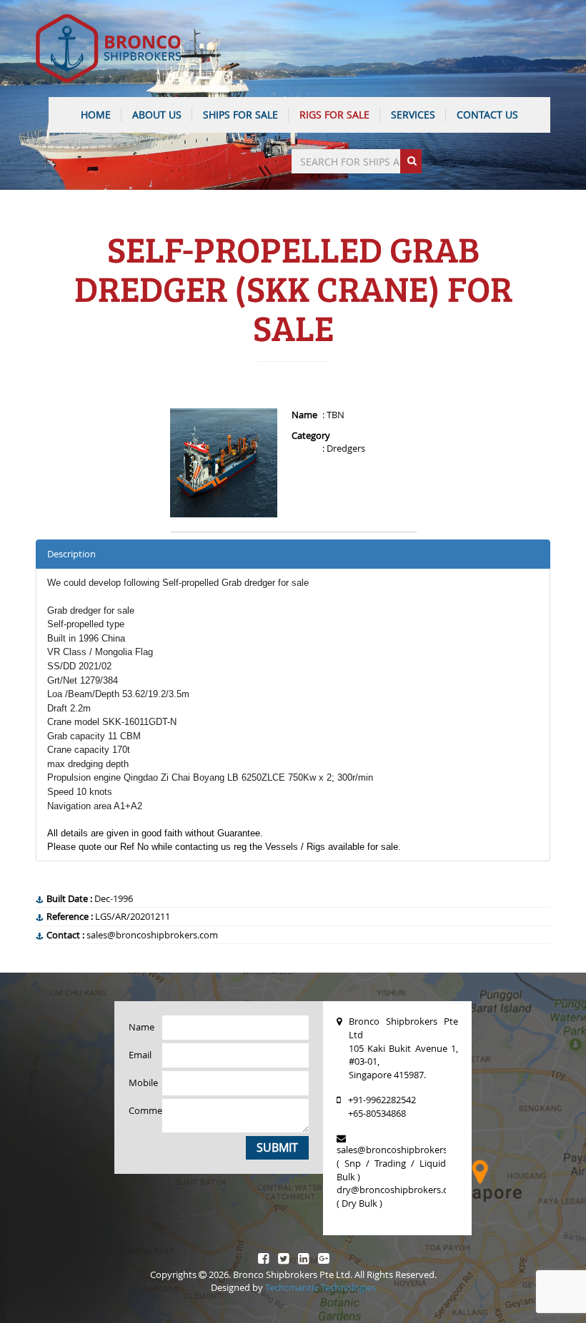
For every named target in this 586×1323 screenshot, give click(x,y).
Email (140, 1054)
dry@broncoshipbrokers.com (399, 1189)
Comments (140, 1110)
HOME (96, 114)
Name (140, 1026)
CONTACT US (487, 114)
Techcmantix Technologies (320, 1287)
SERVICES (413, 114)
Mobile (140, 1082)
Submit (277, 1147)
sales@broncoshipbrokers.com (402, 1149)
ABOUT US (157, 114)
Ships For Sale (240, 114)
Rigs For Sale (334, 114)
